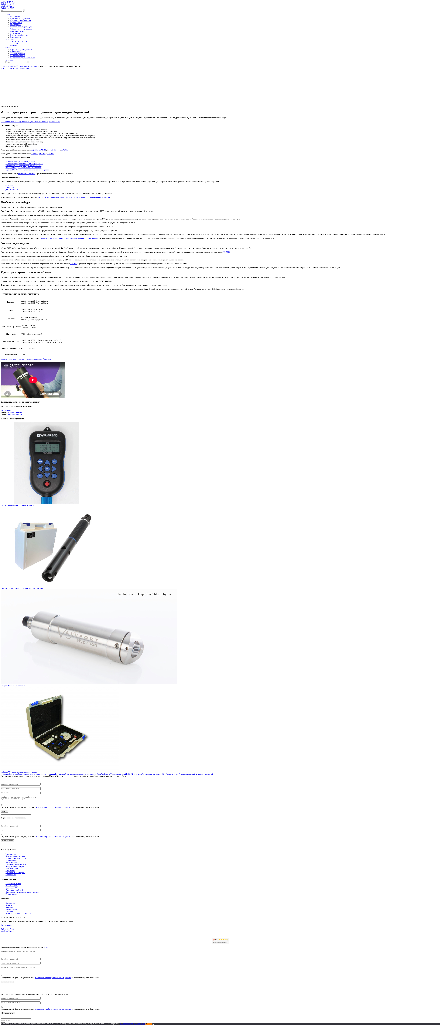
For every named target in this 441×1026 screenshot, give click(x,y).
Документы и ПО (12, 190)
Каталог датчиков (8, 66)
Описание (9, 185)
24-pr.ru (46, 947)
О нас (8, 47)
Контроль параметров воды (21, 27)
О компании (10, 903)
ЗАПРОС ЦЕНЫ (7, 68)
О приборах (14, 43)
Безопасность (15, 37)
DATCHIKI (7, 2)
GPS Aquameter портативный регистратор (17, 505)
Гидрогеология (16, 23)
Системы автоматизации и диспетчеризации (23, 892)
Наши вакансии (16, 52)
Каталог (9, 14)
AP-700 (50, 150)
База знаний (10, 39)
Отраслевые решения (18, 41)
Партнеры (9, 907)
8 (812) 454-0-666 (7, 4)
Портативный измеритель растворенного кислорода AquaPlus (79, 774)
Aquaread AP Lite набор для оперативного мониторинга (22, 588)
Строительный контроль (19, 35)
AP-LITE (42, 150)
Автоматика (15, 33)
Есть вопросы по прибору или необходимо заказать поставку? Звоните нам (30, 122)
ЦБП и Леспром (12, 886)
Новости (13, 45)
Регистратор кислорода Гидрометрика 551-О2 (23, 166)
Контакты (9, 60)
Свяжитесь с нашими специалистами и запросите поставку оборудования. (69, 238)
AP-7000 (50, 154)
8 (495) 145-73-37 (7, 8)
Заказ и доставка (12, 909)
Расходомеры (15, 16)
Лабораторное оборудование (21, 29)
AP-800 (56, 150)
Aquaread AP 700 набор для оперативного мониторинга (27, 170)
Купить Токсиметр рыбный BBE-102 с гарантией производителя (129, 774)
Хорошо (149, 1024)
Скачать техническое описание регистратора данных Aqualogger (26, 359)
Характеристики (12, 187)
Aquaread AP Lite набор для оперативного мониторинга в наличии (29, 774)
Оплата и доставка (17, 54)
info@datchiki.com (8, 6)
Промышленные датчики (20, 19)
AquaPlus (34, 150)
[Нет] (153, 1024)
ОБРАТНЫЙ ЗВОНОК (24, 68)
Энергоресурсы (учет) (14, 890)
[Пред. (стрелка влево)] (2, 1022)
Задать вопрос (6, 410)
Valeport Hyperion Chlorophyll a (13, 686)
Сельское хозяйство (13, 884)
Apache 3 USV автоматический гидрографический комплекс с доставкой (184, 774)
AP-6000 (42, 154)
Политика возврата (17, 56)
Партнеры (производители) (21, 50)
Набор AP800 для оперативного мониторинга (23, 168)
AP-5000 (34, 154)
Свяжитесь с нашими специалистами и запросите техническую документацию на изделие (74, 197)
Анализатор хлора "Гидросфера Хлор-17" (22, 162)
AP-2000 (64, 150)
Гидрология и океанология (20, 21)
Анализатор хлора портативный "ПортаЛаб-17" (24, 164)
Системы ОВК (11, 888)
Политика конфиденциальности (22, 58)
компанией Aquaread (26, 174)
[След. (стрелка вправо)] (4, 1022)
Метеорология (15, 25)
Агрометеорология (17, 31)
